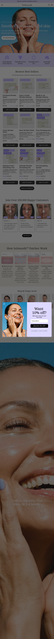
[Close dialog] (4, 304)
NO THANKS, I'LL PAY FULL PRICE (39, 331)
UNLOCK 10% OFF (39, 326)
